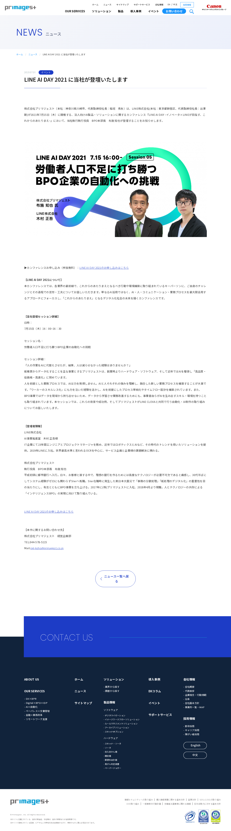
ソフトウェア (111, 710)
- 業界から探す (111, 686)
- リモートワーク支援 (35, 719)
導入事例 (154, 679)
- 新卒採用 (189, 726)
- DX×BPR (30, 698)
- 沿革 (186, 699)
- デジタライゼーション (114, 715)
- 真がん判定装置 (111, 764)
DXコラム (155, 691)
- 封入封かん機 (110, 751)
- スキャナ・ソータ (112, 743)
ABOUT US (31, 679)
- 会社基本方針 (191, 703)
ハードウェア (111, 738)
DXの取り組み (133, 803)
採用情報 (187, 4)
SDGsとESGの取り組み (210, 799)
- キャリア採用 (191, 730)
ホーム (95, 4)
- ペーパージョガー (112, 768)
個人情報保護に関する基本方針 (170, 799)
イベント (153, 11)
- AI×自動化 (31, 707)
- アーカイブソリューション (116, 727)
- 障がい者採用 (191, 734)
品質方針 (192, 799)
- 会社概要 (189, 686)
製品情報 (109, 702)
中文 (175, 4)
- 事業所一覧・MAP (193, 707)
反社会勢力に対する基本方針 (207, 803)
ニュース (107, 4)
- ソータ (107, 747)
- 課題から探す (111, 691)
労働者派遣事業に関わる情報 (177, 803)
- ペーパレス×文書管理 (37, 711)
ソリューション (114, 679)
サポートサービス (142, 4)
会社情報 (159, 4)
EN (169, 4)
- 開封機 (107, 755)
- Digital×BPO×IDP (35, 703)
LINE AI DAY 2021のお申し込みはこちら (104, 268)
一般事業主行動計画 (152, 803)
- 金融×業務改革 (33, 715)
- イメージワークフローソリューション (122, 719)
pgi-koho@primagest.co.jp (47, 548)
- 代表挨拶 (189, 691)
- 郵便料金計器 (110, 759)
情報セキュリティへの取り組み (139, 799)
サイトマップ (122, 4)
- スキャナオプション (113, 731)
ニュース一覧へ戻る (116, 578)
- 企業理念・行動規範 (194, 695)
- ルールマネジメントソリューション (121, 723)
